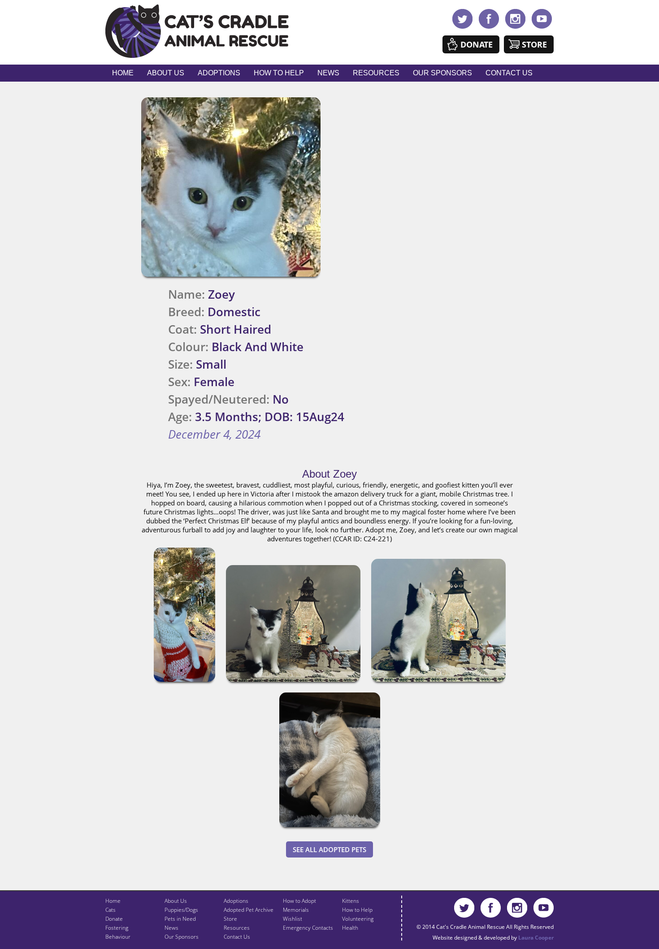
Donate (476, 44)
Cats (110, 910)
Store (534, 44)
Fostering (116, 928)
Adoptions (219, 73)
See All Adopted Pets (329, 849)
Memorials (296, 910)
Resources (376, 73)
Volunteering (357, 919)
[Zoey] (184, 683)
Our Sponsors (442, 73)
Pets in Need (180, 919)
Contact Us (509, 73)
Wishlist (292, 919)
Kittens (350, 901)
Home (123, 73)
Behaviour (117, 936)
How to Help (279, 73)
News (328, 73)
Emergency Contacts (308, 928)
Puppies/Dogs (181, 910)
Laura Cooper (536, 937)
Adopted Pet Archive (248, 910)
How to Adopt (299, 901)
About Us (165, 73)
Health (350, 928)
